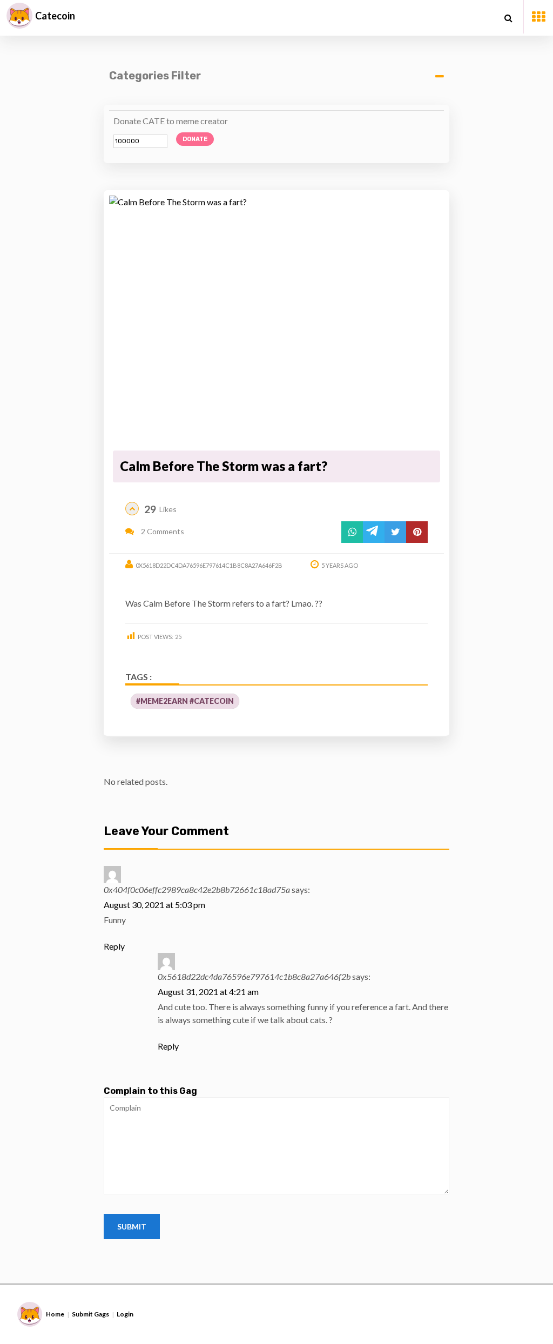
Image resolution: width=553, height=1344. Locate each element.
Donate (195, 139)
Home (55, 1314)
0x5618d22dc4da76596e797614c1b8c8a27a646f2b (209, 565)
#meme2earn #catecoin (185, 700)
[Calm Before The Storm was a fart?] (276, 321)
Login (125, 1314)
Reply (114, 946)
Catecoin (55, 16)
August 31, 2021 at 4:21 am (208, 991)
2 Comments (161, 531)
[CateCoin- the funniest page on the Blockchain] (19, 16)
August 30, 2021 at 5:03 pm (154, 904)
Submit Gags (90, 1314)
